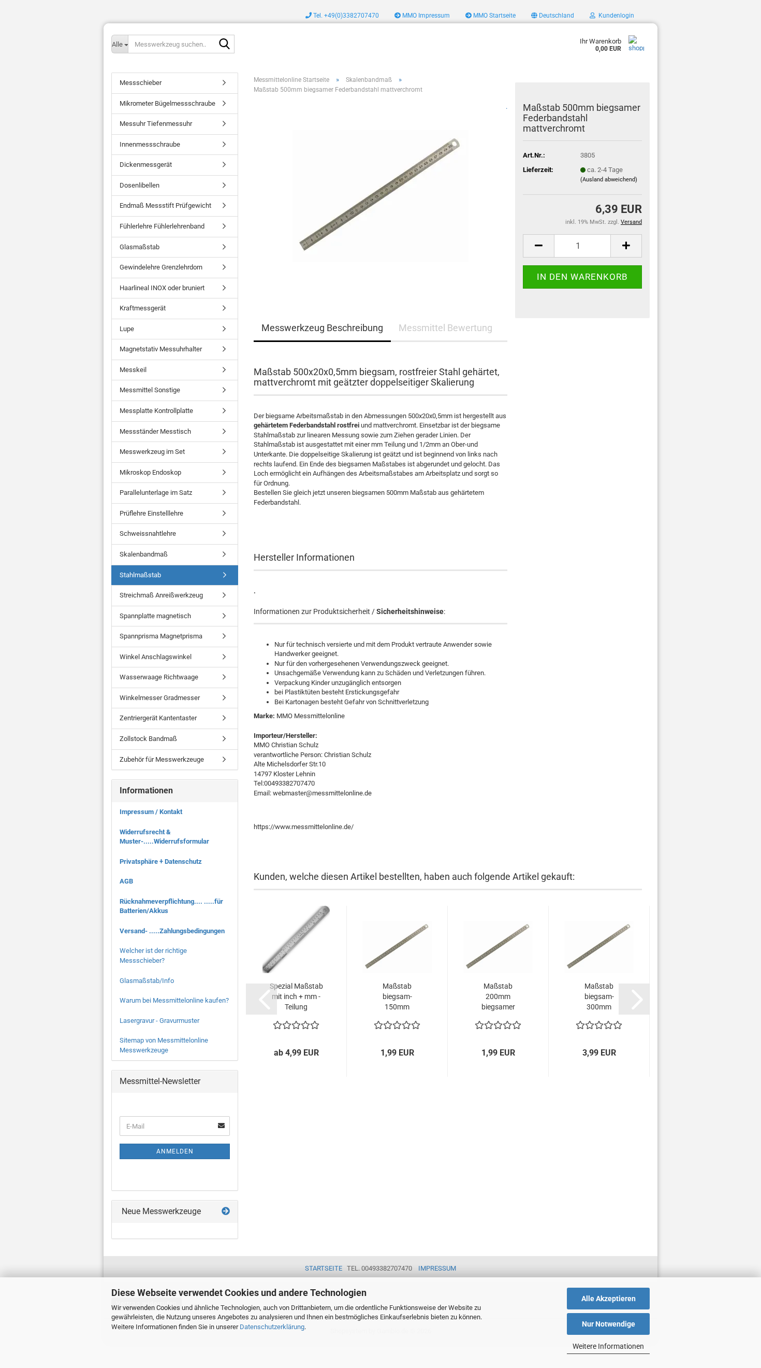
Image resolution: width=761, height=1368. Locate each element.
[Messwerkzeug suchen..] (225, 44)
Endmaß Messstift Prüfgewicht (165, 205)
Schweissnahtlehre (148, 533)
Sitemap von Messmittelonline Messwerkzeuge (164, 1045)
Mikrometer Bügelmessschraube (167, 103)
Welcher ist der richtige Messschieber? (153, 955)
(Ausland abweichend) (608, 179)
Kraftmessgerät (143, 308)
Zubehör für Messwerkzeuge (162, 759)
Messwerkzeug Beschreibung (322, 327)
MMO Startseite (494, 15)
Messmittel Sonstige (150, 390)
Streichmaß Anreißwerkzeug (161, 595)
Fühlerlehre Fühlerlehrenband (162, 226)
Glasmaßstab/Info (147, 981)
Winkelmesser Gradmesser (160, 698)
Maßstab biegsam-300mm (599, 996)
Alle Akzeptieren (608, 1298)
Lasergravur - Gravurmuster (159, 1020)
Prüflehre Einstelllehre (151, 513)
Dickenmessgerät (146, 164)
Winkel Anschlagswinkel (156, 657)
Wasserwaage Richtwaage (159, 677)
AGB (126, 881)
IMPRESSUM (437, 1268)
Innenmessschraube (150, 144)
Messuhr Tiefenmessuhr (156, 123)
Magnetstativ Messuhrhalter (161, 349)
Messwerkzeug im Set (152, 451)
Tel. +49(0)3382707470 (345, 15)
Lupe (127, 329)
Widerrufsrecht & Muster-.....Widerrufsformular (164, 837)
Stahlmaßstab (140, 575)
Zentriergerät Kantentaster (158, 718)
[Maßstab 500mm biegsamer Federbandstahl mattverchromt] (380, 192)
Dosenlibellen (139, 185)
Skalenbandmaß (144, 554)
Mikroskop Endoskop (150, 472)
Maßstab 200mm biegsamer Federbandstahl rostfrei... (498, 997)
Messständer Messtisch (155, 431)
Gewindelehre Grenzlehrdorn (161, 267)
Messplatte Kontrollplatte (156, 411)
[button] (552, 15)
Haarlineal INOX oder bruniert (162, 288)
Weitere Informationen (608, 1346)
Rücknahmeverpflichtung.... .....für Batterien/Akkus (171, 906)
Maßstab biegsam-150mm (397, 996)
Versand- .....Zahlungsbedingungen (172, 931)
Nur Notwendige (608, 1324)
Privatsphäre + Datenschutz (161, 861)
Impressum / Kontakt (151, 812)
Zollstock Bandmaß (148, 739)
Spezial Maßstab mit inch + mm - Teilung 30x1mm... (296, 997)
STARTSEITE (323, 1268)
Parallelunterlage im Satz (156, 492)
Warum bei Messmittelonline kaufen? (174, 1000)
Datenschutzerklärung (272, 1327)
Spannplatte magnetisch (155, 616)
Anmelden (175, 1151)
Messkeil (133, 370)
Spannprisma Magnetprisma (161, 636)
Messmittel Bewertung (445, 327)
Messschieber (141, 83)
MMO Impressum (425, 15)
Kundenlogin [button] (614, 15)
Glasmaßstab (139, 247)
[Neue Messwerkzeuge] (226, 1212)
